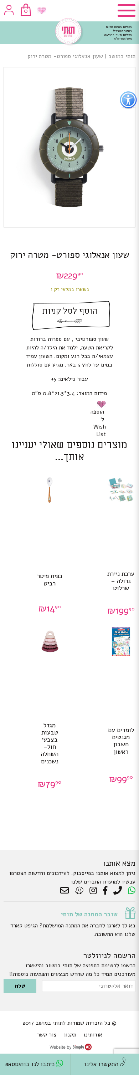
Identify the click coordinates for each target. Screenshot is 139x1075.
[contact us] (66, 890)
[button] (102, 404)
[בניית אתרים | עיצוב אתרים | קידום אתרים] (71, 1049)
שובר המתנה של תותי (89, 914)
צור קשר (47, 1035)
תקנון (70, 1035)
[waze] (79, 890)
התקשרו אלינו (102, 1064)
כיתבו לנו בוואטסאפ (30, 1064)
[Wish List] (41, 10)
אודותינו (92, 1035)
